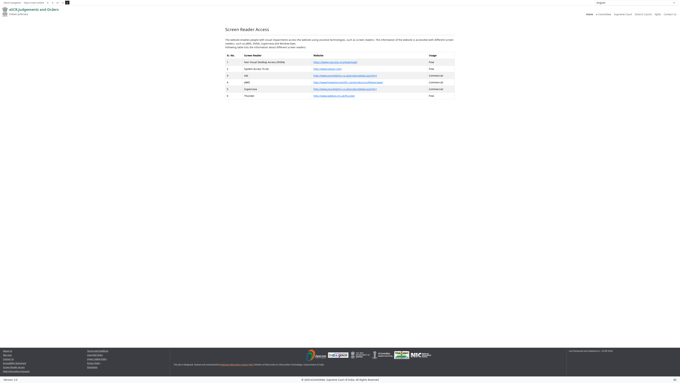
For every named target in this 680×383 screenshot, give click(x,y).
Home (589, 14)
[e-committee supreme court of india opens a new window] (382, 356)
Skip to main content (34, 2)
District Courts (643, 14)
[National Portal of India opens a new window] (338, 356)
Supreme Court (623, 14)
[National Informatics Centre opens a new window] (421, 356)
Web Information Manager (16, 371)
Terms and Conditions (97, 351)
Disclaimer (92, 367)
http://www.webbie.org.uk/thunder (334, 96)
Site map (7, 355)
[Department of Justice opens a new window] (360, 356)
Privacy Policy (93, 363)
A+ (57, 2)
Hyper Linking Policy (97, 359)
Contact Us (670, 14)
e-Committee (603, 14)
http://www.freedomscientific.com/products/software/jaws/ (348, 82)
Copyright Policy (95, 355)
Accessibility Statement (14, 363)
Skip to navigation (12, 2)
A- (48, 2)
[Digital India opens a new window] (316, 356)
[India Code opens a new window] (401, 356)
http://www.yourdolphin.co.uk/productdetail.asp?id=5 (345, 75)
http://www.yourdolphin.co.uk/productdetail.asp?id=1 (345, 89)
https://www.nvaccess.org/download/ (335, 62)
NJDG (658, 14)
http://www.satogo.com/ (327, 69)
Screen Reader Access (14, 367)
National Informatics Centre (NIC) (237, 365)
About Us (7, 351)
